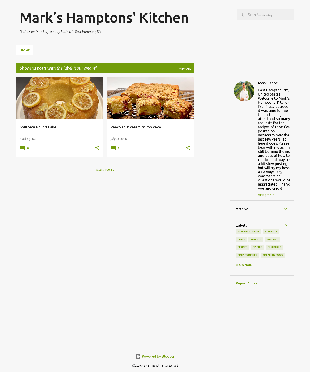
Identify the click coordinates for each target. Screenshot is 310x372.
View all (185, 68)
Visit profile (266, 195)
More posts (105, 169)
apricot (255, 239)
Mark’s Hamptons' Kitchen (104, 17)
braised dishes (247, 255)
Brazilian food (273, 255)
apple (241, 239)
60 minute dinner (249, 231)
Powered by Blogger (158, 356)
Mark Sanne (268, 83)
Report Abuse (246, 283)
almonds (271, 231)
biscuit (257, 247)
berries (242, 247)
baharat (272, 239)
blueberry (274, 247)
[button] (97, 148)
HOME (25, 50)
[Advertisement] (212, 145)
